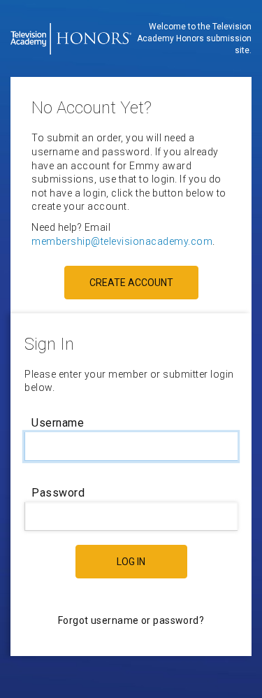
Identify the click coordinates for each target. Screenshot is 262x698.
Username (57, 422)
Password (58, 492)
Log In (131, 561)
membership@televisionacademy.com (121, 241)
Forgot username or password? (131, 620)
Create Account (131, 282)
